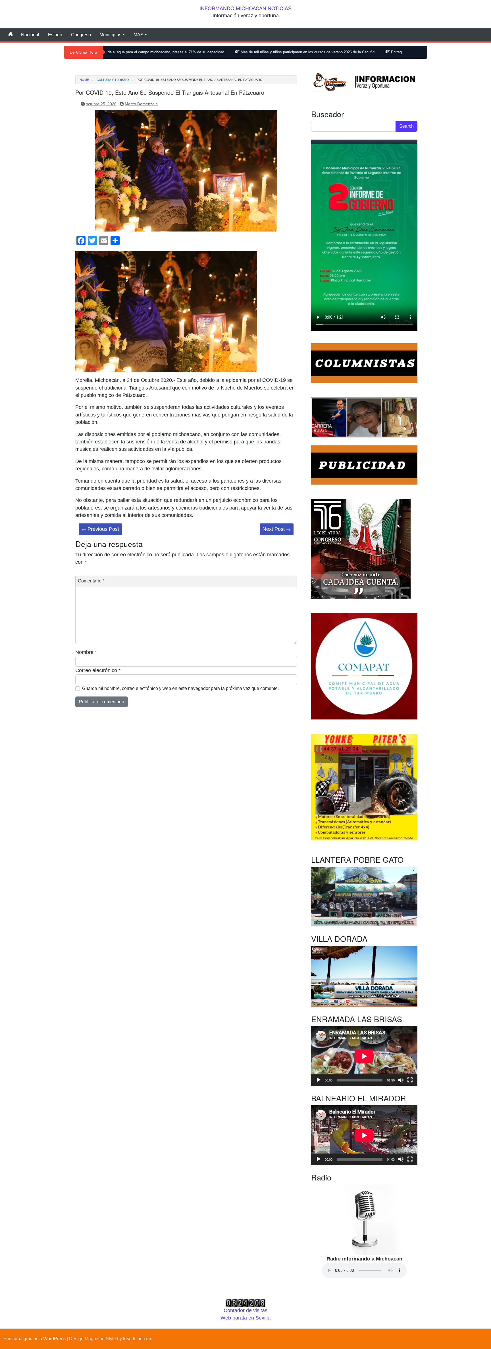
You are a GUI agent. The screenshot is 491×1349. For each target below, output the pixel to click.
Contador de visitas (245, 1310)
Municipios (110, 34)
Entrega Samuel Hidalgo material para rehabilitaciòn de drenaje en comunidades (400, 52)
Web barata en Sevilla (245, 1318)
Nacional (30, 34)
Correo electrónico (97, 670)
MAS (138, 34)
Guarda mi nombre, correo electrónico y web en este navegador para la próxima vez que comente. (180, 688)
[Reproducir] (318, 1080)
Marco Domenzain (141, 104)
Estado (55, 34)
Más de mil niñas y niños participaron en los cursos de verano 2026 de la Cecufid (251, 52)
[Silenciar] (401, 1080)
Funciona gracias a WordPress (34, 1338)
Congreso (81, 34)
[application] (364, 1056)
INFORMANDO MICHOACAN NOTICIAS (245, 8)
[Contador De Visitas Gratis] (245, 1302)
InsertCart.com (137, 1338)
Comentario (91, 580)
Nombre (86, 652)
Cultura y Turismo (113, 79)
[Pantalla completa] (410, 1080)
